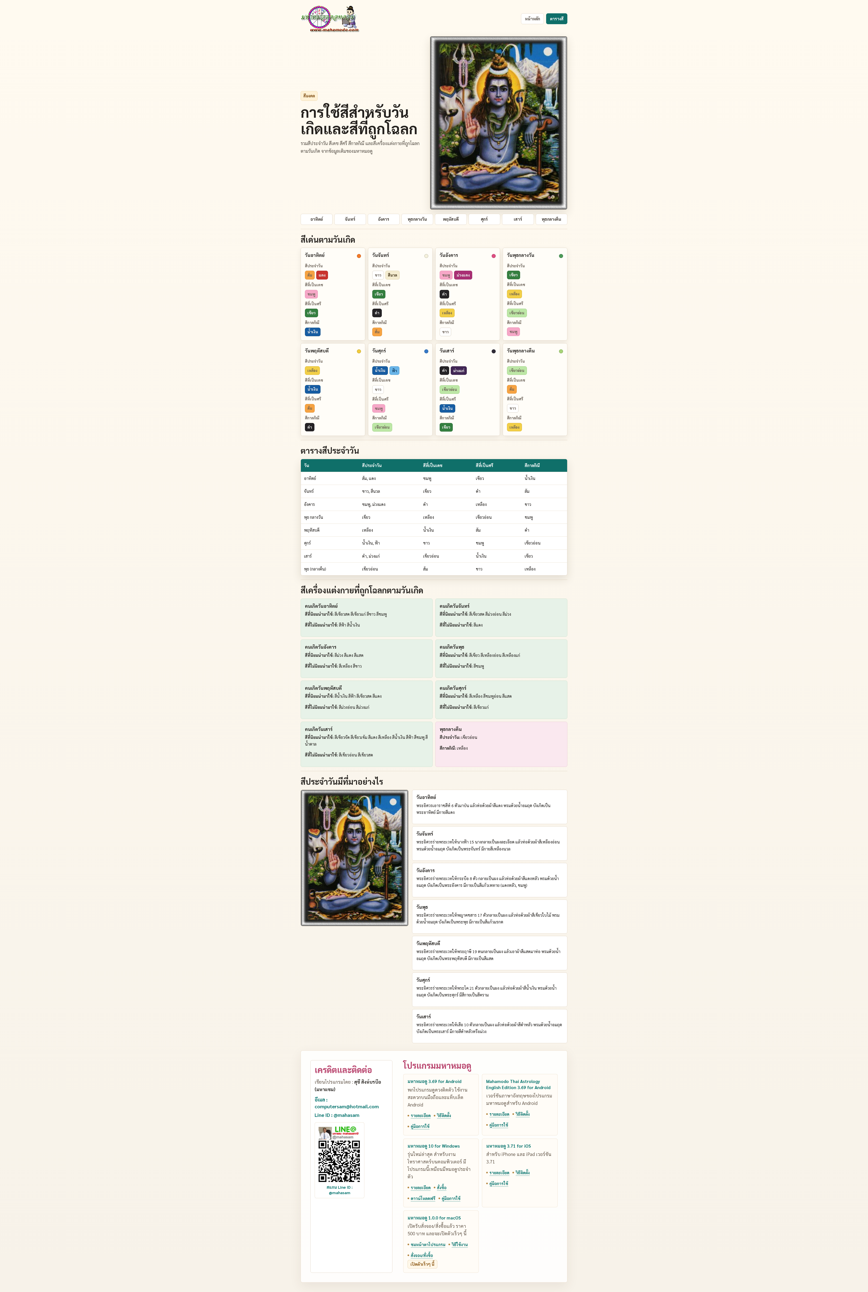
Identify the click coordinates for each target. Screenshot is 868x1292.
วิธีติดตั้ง (444, 1115)
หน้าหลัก (532, 18)
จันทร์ (350, 219)
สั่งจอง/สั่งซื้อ (422, 1255)
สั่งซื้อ (441, 1187)
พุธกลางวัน (417, 219)
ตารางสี (557, 18)
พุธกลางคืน (551, 219)
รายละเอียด (421, 1115)
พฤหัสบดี (451, 219)
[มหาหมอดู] (330, 18)
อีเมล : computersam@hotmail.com (347, 1102)
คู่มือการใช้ (420, 1126)
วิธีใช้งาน (460, 1244)
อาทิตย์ (316, 219)
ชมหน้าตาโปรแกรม (428, 1244)
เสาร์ (518, 219)
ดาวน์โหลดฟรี (423, 1198)
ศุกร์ (484, 219)
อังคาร (383, 219)
